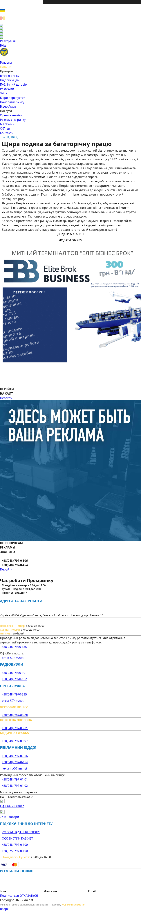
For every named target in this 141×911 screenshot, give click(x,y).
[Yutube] (70, 34)
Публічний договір (13, 84)
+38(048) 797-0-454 (15, 762)
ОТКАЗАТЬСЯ (29, 896)
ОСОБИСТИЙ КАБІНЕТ (17, 838)
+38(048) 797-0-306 (15, 756)
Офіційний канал (12, 806)
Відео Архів (8, 106)
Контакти (6, 133)
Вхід (3, 45)
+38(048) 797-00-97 (15, 741)
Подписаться (9, 896)
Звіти (3, 93)
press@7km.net (13, 701)
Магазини (7, 124)
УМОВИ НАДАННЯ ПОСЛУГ (21, 832)
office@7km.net (13, 658)
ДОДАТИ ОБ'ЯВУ (70, 240)
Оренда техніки (11, 115)
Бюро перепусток (12, 98)
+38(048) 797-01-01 (15, 779)
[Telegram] (70, 37)
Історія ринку (9, 76)
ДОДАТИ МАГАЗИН (70, 234)
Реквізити (7, 89)
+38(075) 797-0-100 (15, 851)
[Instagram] (70, 28)
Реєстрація (8, 41)
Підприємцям (9, 80)
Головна (6, 62)
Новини (5, 67)
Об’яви (5, 128)
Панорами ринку (12, 102)
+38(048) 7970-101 (14, 673)
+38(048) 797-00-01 (15, 728)
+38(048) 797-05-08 (15, 715)
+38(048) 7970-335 (14, 647)
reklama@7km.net (14, 768)
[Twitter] (70, 31)
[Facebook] (70, 25)
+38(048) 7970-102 (14, 679)
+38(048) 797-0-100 (15, 845)
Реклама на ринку (13, 120)
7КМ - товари (9, 817)
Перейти (6, 398)
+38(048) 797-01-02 (15, 786)
